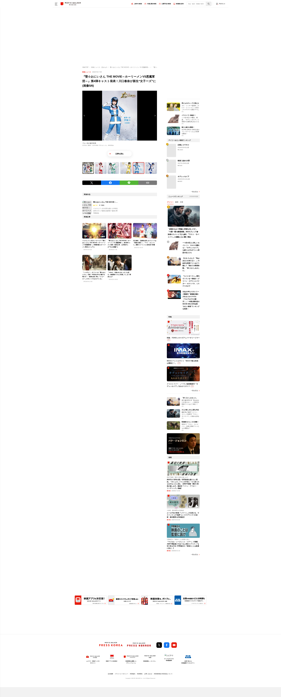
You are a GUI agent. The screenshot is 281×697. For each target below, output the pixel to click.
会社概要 (110, 674)
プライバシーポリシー (121, 674)
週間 (176, 202)
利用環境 (139, 674)
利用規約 (132, 674)
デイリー (170, 202)
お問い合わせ (148, 674)
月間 (181, 202)
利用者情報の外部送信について (163, 674)
